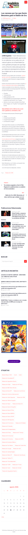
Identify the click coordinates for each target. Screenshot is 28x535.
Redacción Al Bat (6, 384)
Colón (20, 375)
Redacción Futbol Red (20, 445)
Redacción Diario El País (8, 410)
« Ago (2, 517)
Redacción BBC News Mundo (9, 387)
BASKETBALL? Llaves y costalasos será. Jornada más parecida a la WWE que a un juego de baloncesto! (14, 302)
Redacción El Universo (7, 439)
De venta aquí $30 (14, 361)
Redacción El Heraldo (7, 426)
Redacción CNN (9, 172)
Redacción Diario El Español (9, 407)
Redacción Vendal (16, 468)
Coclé (15, 375)
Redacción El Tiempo (18, 432)
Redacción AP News (17, 384)
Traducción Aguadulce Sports (9, 471)
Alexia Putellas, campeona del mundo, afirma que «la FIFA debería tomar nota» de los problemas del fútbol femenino (14, 216)
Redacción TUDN (6, 464)
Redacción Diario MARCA (8, 413)
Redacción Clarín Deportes (8, 397)
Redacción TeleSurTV (7, 458)
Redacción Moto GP (7, 455)
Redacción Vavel (6, 468)
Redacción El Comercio (8, 423)
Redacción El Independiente (8, 429)
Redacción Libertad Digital (8, 451)
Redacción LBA (17, 448)
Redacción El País (6, 432)
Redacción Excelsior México (9, 442)
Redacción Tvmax (17, 464)
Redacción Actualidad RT (8, 378)
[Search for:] (12, 261)
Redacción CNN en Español (8, 400)
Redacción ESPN (19, 439)
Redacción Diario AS (18, 403)
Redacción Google (6, 448)
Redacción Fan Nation (7, 445)
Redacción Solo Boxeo (19, 455)
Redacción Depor (6, 403)
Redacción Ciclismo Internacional (10, 394)
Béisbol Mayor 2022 (7, 375)
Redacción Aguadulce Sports (9, 381)
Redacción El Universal (7, 435)
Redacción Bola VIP (7, 391)
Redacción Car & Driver (19, 391)
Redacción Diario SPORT (8, 416)
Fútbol (14, 18)
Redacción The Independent (9, 461)
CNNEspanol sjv (7, 18)
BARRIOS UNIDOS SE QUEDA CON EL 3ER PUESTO (13, 281)
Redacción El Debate (21, 423)
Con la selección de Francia (8, 139)
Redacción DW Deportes (8, 419)
